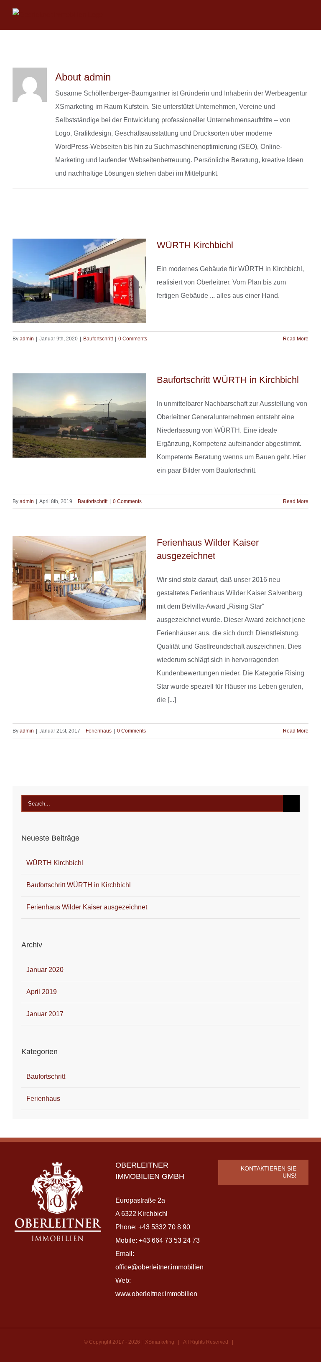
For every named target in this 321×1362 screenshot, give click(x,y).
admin (27, 339)
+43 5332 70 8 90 (164, 1227)
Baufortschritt (98, 339)
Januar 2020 (45, 969)
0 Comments (132, 339)
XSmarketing (159, 1342)
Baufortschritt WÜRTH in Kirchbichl (228, 380)
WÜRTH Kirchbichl (195, 245)
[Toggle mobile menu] (305, 14)
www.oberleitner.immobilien (156, 1293)
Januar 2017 (45, 1013)
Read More (295, 339)
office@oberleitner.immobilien (159, 1267)
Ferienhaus (99, 731)
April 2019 (41, 991)
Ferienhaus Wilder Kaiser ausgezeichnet (86, 907)
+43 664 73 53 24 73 (169, 1240)
